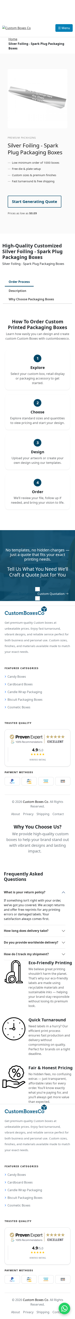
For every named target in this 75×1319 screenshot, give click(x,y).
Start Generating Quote (34, 201)
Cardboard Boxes (20, 684)
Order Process (19, 282)
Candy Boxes (17, 676)
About (15, 814)
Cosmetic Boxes (19, 707)
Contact (58, 814)
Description (17, 291)
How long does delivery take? (26, 931)
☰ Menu (64, 28)
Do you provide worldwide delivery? (31, 942)
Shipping (43, 814)
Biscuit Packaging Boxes (25, 699)
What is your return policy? (24, 892)
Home (12, 39)
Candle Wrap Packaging (25, 692)
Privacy (28, 814)
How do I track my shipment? (26, 954)
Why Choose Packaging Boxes (31, 299)
